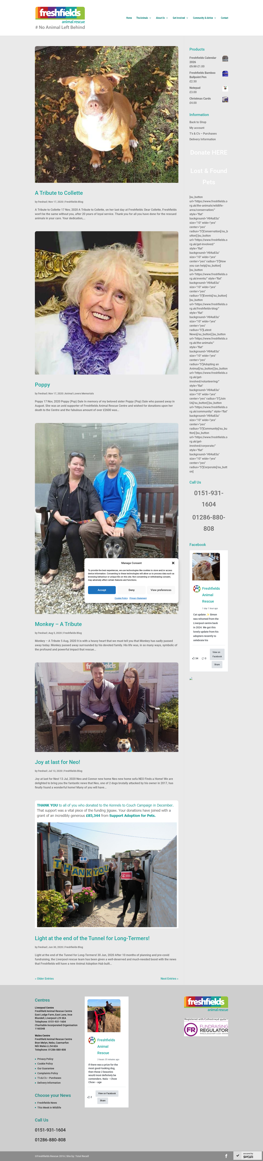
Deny (132, 590)
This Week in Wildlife (49, 1107)
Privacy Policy (45, 1059)
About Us (160, 18)
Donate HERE (208, 152)
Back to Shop (197, 122)
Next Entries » (169, 978)
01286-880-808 (50, 1139)
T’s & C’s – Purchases (203, 133)
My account (196, 128)
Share (217, 664)
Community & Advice (203, 18)
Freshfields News (47, 1102)
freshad (42, 201)
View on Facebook (217, 654)
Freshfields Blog (74, 201)
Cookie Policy (121, 598)
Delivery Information (202, 139)
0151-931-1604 (50, 1130)
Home (129, 18)
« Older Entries (44, 978)
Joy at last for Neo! (57, 762)
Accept (102, 590)
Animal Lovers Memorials (79, 393)
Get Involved (179, 18)
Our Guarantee (45, 1068)
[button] (173, 563)
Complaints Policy (47, 1073)
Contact (224, 18)
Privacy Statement (138, 598)
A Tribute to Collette (59, 193)
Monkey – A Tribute (58, 624)
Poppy (42, 385)
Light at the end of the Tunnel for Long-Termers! (92, 938)
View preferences (161, 590)
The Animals (142, 18)
